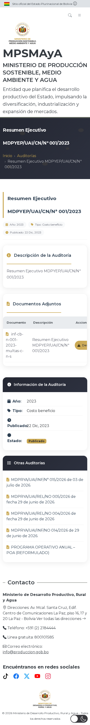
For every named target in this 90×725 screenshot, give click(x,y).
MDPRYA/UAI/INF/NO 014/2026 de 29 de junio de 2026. (42, 533)
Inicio (7, 156)
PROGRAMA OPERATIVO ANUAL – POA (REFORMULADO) (40, 550)
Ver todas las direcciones (59, 619)
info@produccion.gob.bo (26, 652)
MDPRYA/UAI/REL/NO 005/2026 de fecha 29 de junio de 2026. (41, 499)
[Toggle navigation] (79, 15)
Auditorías (26, 156)
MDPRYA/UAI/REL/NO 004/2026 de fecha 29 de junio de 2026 (41, 516)
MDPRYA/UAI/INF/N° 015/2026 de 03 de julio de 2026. (44, 482)
